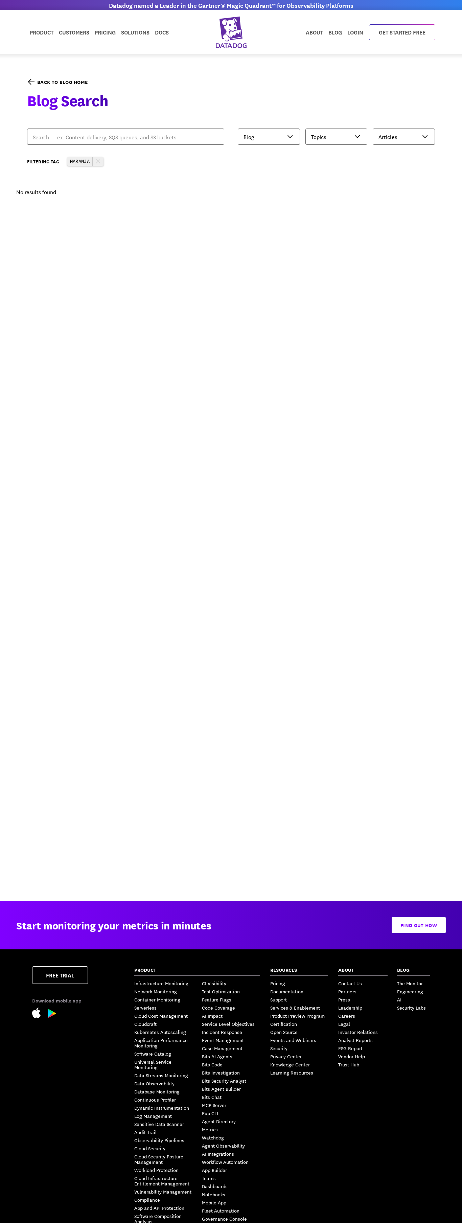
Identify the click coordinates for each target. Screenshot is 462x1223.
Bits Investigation (221, 1072)
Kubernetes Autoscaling (160, 1032)
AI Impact (212, 1015)
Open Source (284, 1032)
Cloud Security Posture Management (158, 1159)
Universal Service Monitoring (152, 1064)
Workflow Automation (225, 1161)
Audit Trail (145, 1132)
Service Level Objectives (228, 1023)
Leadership (350, 1007)
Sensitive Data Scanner (159, 1124)
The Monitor (410, 983)
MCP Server (214, 1105)
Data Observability (154, 1083)
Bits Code (212, 1064)
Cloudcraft (145, 1023)
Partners (347, 991)
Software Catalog (152, 1053)
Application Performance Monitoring (161, 1042)
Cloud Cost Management (161, 1015)
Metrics (210, 1129)
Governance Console (224, 1218)
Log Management (153, 1115)
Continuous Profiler (155, 1099)
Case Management (222, 1048)
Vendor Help (351, 1056)
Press (344, 999)
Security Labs (411, 1007)
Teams (209, 1178)
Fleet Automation (220, 1210)
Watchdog (213, 1137)
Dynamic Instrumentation (161, 1107)
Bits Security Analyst (224, 1080)
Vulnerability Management (162, 1191)
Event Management (223, 1040)
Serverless (145, 1007)
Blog (335, 32)
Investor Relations (358, 1032)
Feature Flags (216, 999)
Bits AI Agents (217, 1056)
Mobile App (214, 1202)
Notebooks (213, 1194)
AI (399, 999)
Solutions (135, 32)
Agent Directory (219, 1121)
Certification (283, 1023)
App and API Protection (159, 1207)
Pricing (277, 983)
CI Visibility (214, 983)
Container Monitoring (157, 999)
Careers (346, 1015)
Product (41, 32)
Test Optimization (221, 991)
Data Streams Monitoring (161, 1075)
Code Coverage (218, 1007)
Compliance (147, 1199)
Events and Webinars (293, 1040)
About (314, 32)
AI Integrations (218, 1153)
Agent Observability (223, 1145)
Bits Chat (212, 1097)
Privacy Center (286, 1056)
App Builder (214, 1170)
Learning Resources (291, 1072)
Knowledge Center (290, 1064)
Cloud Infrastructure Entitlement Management (161, 1180)
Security (278, 1048)
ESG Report (350, 1048)
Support (278, 999)
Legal (344, 1023)
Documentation (286, 991)
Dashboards (215, 1186)
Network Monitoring (155, 991)
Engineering (410, 991)
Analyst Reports (355, 1040)
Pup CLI (210, 1113)
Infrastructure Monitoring (161, 983)
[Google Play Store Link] (52, 1014)
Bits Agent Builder (221, 1088)
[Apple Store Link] (40, 1014)
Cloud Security (149, 1148)
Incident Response (222, 1032)
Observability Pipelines (159, 1140)
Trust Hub (348, 1064)
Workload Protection (156, 1170)
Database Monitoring (157, 1091)
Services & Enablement (295, 1007)
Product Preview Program (297, 1015)
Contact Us (350, 983)
